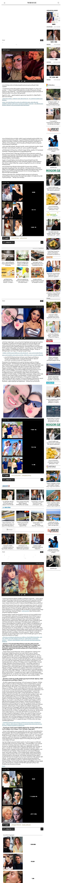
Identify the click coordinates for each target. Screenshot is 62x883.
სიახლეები (49, 62)
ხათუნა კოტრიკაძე (26, 824)
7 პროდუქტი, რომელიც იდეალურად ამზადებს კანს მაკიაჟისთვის (32, 878)
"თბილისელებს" (25, 611)
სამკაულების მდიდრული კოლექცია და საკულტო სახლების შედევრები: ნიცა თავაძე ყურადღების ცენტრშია (53, 24)
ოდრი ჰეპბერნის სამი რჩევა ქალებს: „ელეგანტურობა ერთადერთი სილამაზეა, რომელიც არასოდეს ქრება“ (32, 861)
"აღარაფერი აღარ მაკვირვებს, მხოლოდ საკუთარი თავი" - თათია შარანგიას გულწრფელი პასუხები (33, 209)
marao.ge (8, 49)
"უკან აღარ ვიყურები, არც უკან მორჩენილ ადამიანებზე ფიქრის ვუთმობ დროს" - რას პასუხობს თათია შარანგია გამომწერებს (33, 227)
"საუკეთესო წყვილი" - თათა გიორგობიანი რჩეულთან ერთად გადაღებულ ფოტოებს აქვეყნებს (33, 464)
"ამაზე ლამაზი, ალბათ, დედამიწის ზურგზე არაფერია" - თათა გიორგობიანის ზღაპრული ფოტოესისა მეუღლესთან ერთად (33, 447)
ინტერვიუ (48, 44)
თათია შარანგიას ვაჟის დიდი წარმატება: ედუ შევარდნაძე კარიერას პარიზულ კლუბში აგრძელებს (33, 192)
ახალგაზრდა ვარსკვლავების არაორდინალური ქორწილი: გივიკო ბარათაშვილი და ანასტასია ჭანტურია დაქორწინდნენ (33, 778)
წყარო (3, 766)
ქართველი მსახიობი (16, 824)
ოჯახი (3, 40)
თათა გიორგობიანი (16, 475)
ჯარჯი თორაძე (23, 238)
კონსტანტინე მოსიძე (26, 475)
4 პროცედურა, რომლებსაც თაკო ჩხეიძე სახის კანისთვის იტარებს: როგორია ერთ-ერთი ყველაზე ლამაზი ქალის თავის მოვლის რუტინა (32, 844)
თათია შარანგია (15, 238)
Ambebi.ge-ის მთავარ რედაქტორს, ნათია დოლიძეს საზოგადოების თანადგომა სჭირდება (53, 59)
